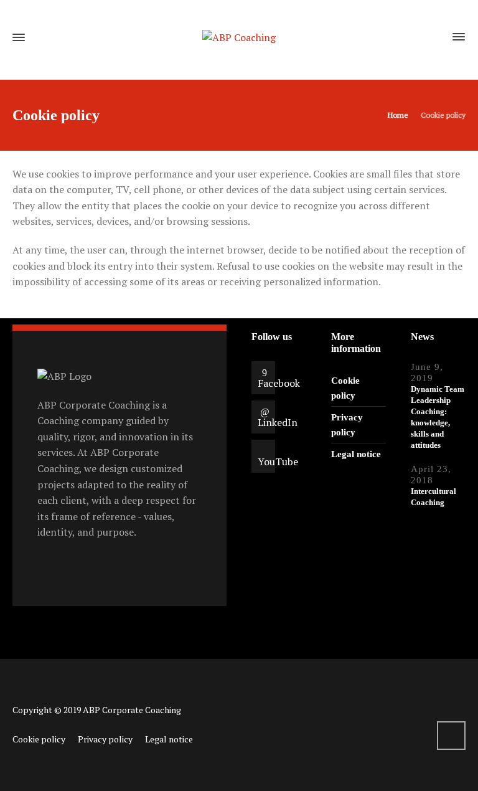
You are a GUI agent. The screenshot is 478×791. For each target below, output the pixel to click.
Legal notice (356, 454)
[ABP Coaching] (239, 37)
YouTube (278, 461)
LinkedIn (278, 422)
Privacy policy (105, 739)
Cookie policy (38, 739)
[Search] (436, 37)
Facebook (279, 383)
